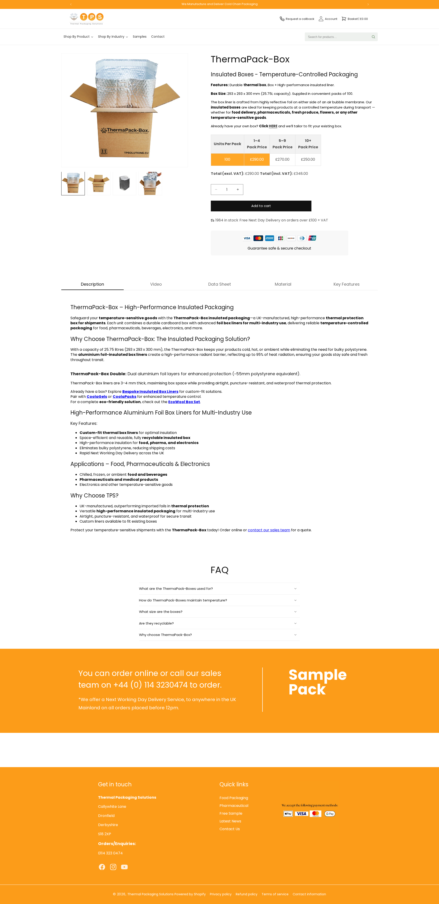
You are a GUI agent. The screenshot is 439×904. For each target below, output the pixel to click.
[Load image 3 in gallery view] (124, 183)
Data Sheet (219, 284)
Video (156, 284)
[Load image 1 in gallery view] (73, 183)
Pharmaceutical (234, 805)
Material (283, 284)
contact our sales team (269, 530)
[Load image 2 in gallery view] (99, 183)
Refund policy (246, 894)
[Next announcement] (368, 4)
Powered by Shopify (190, 894)
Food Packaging (234, 798)
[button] (219, 588)
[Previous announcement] (71, 4)
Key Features (347, 284)
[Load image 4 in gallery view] (150, 183)
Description (92, 284)
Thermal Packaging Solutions (150, 894)
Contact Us (230, 829)
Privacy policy (221, 894)
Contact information (309, 894)
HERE (273, 126)
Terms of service (275, 894)
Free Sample (231, 813)
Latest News (230, 821)
